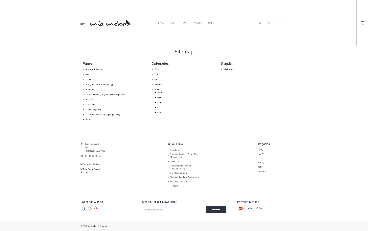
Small (160, 92)
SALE (211, 23)
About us (90, 89)
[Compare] (268, 24)
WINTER (198, 23)
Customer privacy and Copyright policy (103, 114)
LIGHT (173, 23)
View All (262, 171)
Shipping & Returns (94, 69)
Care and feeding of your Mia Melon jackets (105, 94)
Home (88, 120)
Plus (159, 112)
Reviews (89, 99)
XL (158, 107)
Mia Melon (228, 69)
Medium (161, 97)
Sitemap (104, 226)
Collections (90, 104)
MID (185, 23)
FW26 (161, 23)
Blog (88, 74)
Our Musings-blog (93, 109)
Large (160, 102)
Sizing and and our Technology (99, 84)
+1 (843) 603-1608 (93, 156)
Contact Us (90, 79)
